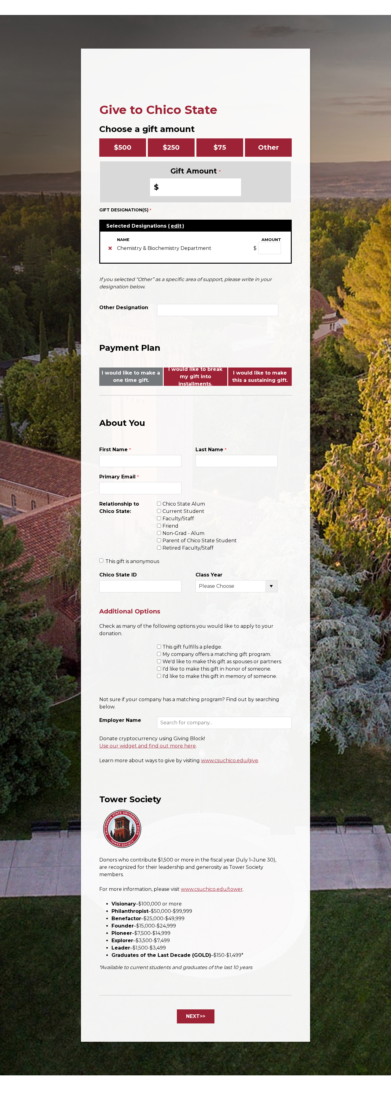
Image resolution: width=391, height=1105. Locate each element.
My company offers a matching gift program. (217, 654)
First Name (114, 449)
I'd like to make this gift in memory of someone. (220, 676)
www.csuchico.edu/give (229, 760)
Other (268, 147)
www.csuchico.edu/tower (212, 889)
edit (176, 226)
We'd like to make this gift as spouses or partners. (222, 661)
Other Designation (123, 307)
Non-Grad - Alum (183, 533)
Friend (170, 526)
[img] (110, 248)
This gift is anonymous (132, 561)
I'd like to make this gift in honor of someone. (217, 669)
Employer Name (120, 720)
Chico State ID (118, 575)
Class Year (209, 575)
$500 (122, 147)
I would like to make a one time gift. (131, 376)
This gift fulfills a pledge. (192, 647)
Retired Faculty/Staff (188, 548)
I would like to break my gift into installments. (195, 377)
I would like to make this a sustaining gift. (260, 376)
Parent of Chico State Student (200, 540)
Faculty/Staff (178, 518)
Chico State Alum (184, 504)
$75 (220, 147)
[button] (224, 723)
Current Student (183, 511)
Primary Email (118, 477)
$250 (171, 147)
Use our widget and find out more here (147, 746)
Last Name (210, 449)
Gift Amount (194, 171)
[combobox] (224, 723)
